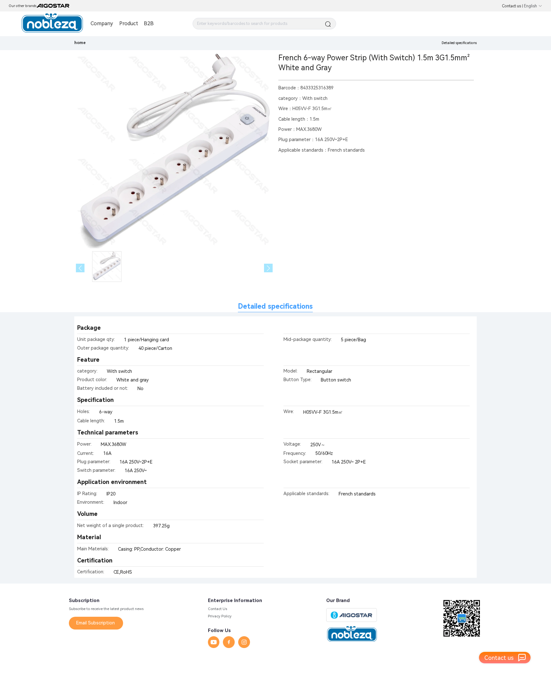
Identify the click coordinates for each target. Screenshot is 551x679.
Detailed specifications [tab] (275, 306)
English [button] (530, 6)
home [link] (80, 42)
